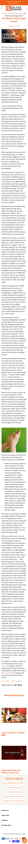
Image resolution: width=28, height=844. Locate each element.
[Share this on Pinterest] (19, 685)
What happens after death (14, 796)
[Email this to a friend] (21, 685)
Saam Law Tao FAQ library (14, 801)
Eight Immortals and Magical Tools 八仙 (11, 771)
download (5, 666)
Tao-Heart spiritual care (14, 792)
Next (19, 26)
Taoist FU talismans (14, 787)
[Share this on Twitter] (15, 685)
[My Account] (1, 8)
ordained (7, 673)
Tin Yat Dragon (10, 834)
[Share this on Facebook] (17, 685)
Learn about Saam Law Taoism (14, 783)
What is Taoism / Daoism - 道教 (14, 734)
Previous (10, 26)
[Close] (26, 2)
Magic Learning (17, 681)
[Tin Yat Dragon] (14, 8)
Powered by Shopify (20, 834)
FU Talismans (6, 681)
